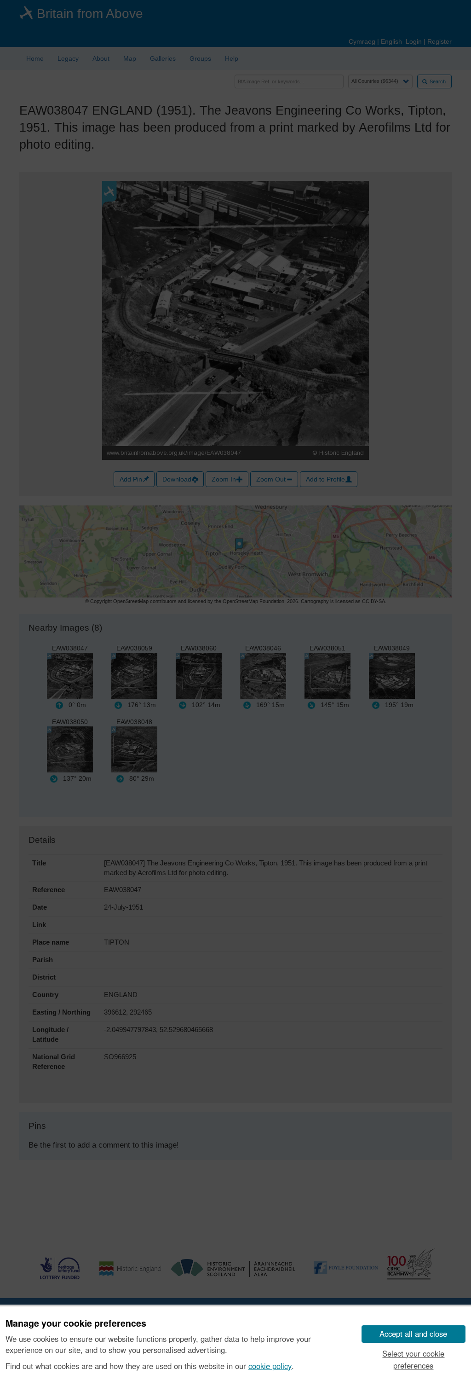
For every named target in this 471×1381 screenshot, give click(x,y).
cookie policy (270, 1365)
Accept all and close (413, 1333)
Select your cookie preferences (413, 1359)
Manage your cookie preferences (76, 1323)
